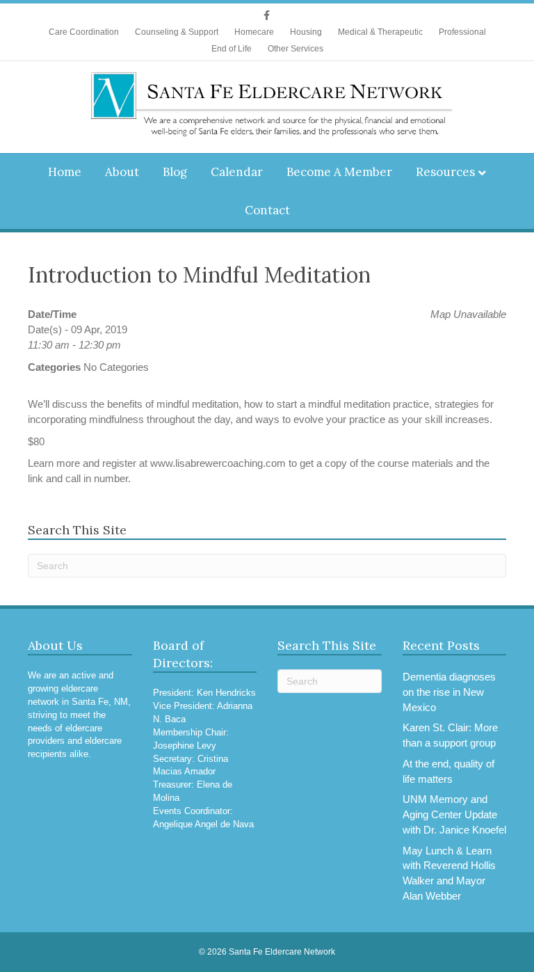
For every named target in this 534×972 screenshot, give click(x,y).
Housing (306, 32)
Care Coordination (84, 32)
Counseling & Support (176, 32)
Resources (445, 172)
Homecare (254, 32)
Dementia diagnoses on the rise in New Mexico (449, 692)
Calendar (237, 172)
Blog (175, 172)
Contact (267, 210)
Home (64, 172)
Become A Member (339, 172)
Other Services (295, 49)
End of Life (231, 49)
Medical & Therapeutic (380, 32)
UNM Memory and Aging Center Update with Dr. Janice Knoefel (454, 814)
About (122, 172)
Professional (462, 32)
